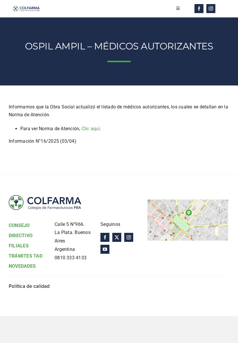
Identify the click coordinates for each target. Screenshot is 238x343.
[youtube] (104, 249)
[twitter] (116, 237)
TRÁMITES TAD (25, 256)
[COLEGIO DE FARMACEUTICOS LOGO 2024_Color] (26, 5)
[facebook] (198, 8)
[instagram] (210, 8)
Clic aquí (91, 128)
